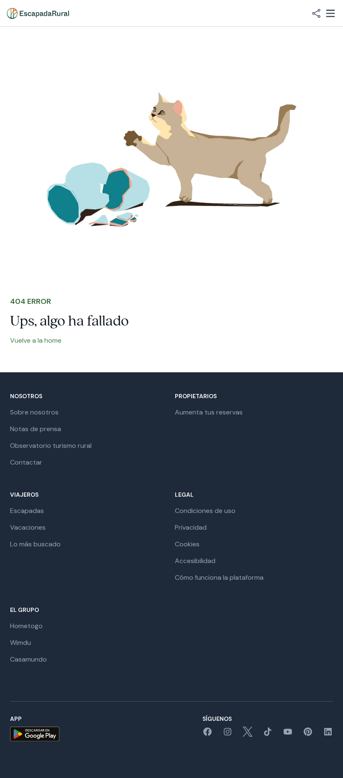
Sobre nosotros (34, 412)
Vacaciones (28, 527)
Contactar (26, 462)
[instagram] (228, 734)
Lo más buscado (35, 544)
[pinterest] (308, 734)
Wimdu (20, 642)
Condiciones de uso (205, 510)
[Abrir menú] (330, 13)
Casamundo (28, 659)
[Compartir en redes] (316, 13)
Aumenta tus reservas (209, 412)
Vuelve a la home (35, 340)
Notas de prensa (35, 428)
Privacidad (191, 527)
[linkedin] (328, 734)
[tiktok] (268, 734)
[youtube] (288, 734)
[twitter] (248, 734)
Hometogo (26, 625)
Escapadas (27, 510)
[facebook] (207, 734)
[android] (34, 734)
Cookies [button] (187, 544)
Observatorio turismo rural (51, 445)
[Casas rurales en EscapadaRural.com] (38, 13)
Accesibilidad (195, 560)
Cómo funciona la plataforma (219, 577)
